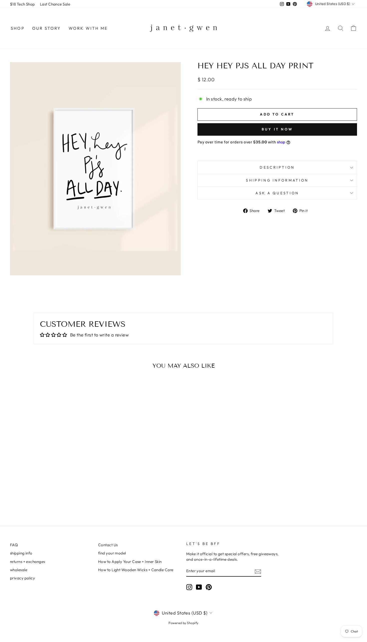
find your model (112, 553)
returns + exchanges (27, 561)
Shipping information (277, 180)
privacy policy (22, 578)
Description (277, 167)
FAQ (14, 544)
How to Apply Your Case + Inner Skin (130, 561)
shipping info (21, 553)
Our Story (46, 28)
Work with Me (88, 28)
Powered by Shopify (183, 623)
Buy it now (277, 129)
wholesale (18, 569)
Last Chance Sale (55, 4)
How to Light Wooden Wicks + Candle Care (136, 569)
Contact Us (108, 544)
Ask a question (277, 193)
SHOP (18, 28)
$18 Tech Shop (22, 4)
